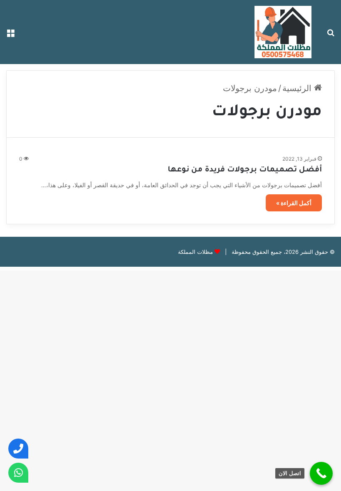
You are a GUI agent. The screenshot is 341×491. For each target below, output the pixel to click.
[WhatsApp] (18, 473)
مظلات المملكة (195, 251)
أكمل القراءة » (293, 202)
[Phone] (18, 449)
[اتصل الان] (321, 473)
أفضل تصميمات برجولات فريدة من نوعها (245, 170)
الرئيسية (298, 88)
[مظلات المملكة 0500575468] (283, 32)
